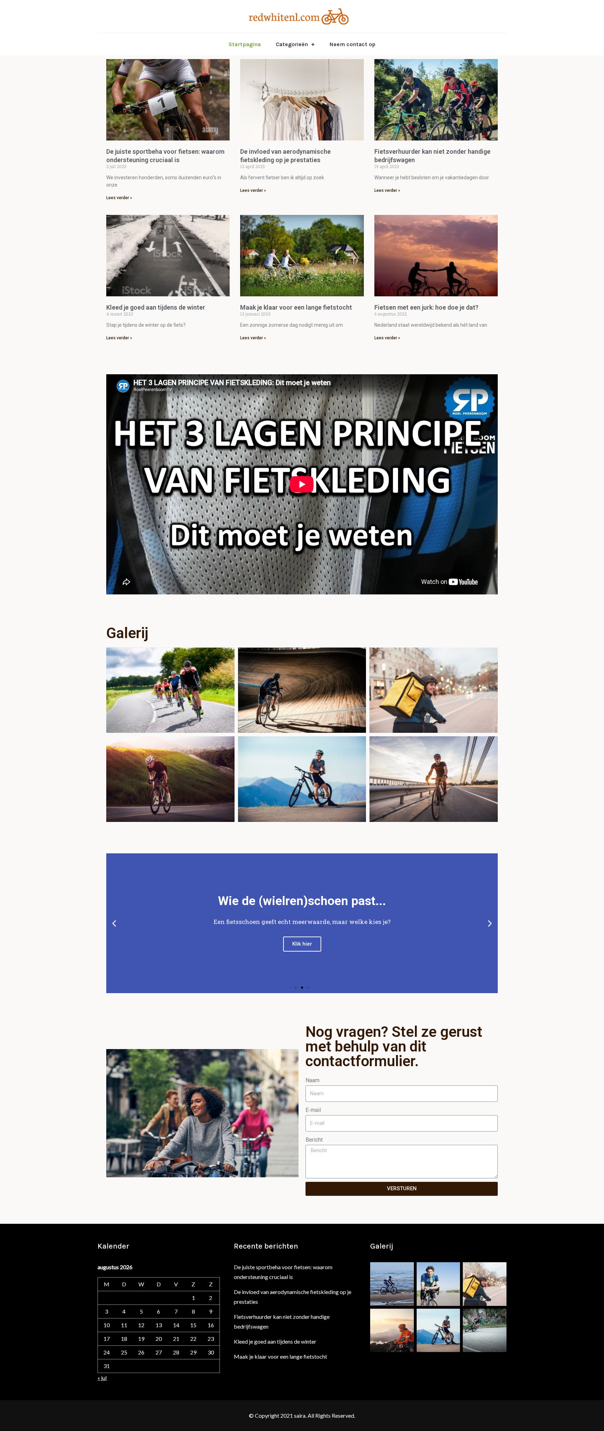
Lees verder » (119, 197)
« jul (102, 1377)
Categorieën (292, 44)
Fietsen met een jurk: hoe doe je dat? (426, 307)
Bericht (314, 1139)
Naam (312, 1080)
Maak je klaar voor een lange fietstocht (296, 307)
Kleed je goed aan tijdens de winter (155, 307)
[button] (296, 987)
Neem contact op (352, 44)
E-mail (313, 1110)
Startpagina (245, 44)
